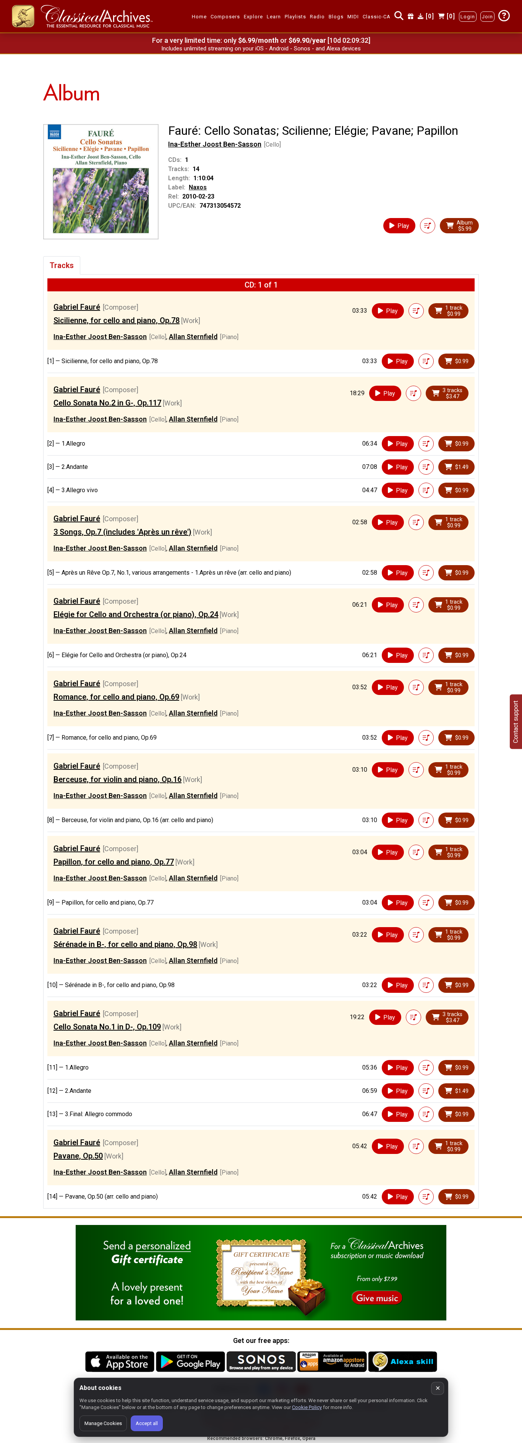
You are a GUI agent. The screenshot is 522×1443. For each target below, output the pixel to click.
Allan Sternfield (193, 337)
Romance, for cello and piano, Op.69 (116, 696)
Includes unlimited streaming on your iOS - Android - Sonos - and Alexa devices (261, 48)
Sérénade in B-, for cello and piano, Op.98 (125, 944)
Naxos (198, 187)
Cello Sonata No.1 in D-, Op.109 (107, 1026)
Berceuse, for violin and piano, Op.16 (117, 779)
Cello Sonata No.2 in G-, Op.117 (107, 402)
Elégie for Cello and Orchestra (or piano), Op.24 (135, 614)
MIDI (353, 16)
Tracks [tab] (62, 265)
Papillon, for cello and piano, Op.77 (113, 861)
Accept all (147, 1423)
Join (487, 16)
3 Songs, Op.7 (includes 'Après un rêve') (122, 531)
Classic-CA (377, 16)
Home (199, 16)
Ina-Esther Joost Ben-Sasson (214, 144)
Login (467, 16)
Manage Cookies (103, 1423)
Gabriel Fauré (76, 307)
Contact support (515, 721)
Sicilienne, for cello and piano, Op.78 (116, 320)
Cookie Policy (307, 1407)
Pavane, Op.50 (78, 1155)
